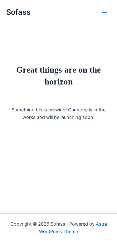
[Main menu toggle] (104, 12)
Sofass (18, 12)
